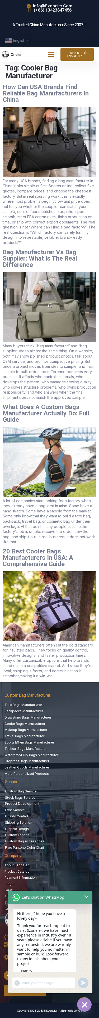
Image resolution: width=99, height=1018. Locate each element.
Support (11, 781)
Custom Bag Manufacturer (27, 695)
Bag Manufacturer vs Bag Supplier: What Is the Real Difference (40, 258)
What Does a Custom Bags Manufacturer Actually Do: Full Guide (46, 413)
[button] (51, 54)
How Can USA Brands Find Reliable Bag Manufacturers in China (46, 93)
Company (12, 855)
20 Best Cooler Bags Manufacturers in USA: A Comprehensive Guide (38, 558)
